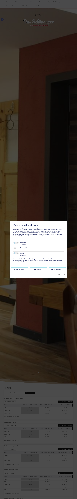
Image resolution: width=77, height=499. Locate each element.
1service (22, 244)
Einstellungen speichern (19, 269)
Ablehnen (38, 269)
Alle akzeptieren (57, 269)
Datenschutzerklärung (40, 235)
